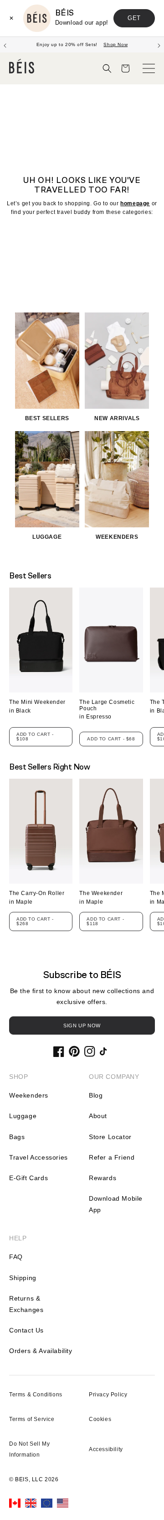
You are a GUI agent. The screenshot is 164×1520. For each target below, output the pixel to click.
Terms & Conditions (35, 1394)
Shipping (22, 1277)
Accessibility (106, 1449)
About (98, 1115)
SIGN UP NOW (82, 1025)
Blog (95, 1095)
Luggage (22, 1115)
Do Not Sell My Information (29, 1449)
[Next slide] (159, 44)
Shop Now (115, 44)
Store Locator (110, 1136)
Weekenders (28, 1095)
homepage (135, 203)
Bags (17, 1136)
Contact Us (26, 1330)
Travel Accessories (38, 1157)
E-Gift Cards (28, 1178)
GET (134, 18)
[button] (107, 68)
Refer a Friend (111, 1157)
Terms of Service (32, 1419)
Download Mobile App (116, 1204)
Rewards (102, 1178)
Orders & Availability (40, 1350)
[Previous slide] (5, 44)
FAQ (16, 1256)
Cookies (100, 1419)
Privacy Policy (108, 1394)
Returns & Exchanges (26, 1304)
